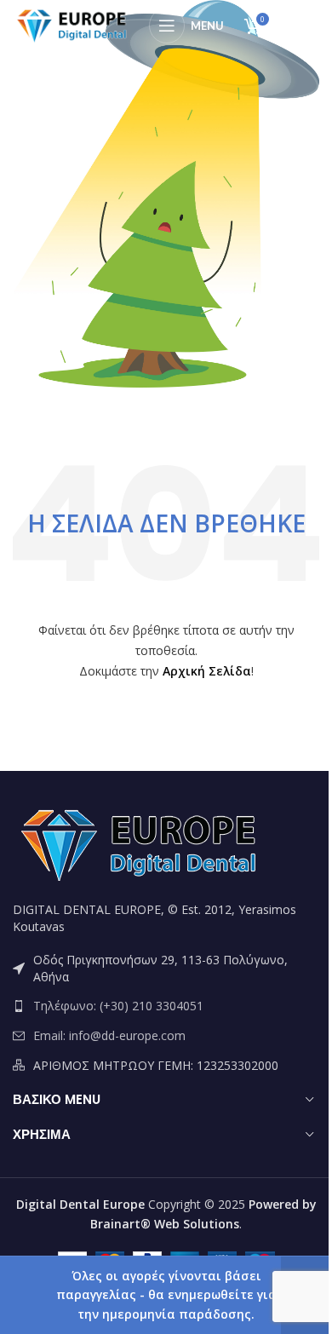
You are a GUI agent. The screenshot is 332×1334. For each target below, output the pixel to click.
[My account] (301, 26)
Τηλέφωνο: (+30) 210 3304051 (118, 1006)
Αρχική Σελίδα (207, 671)
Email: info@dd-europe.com (109, 1035)
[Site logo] (72, 24)
